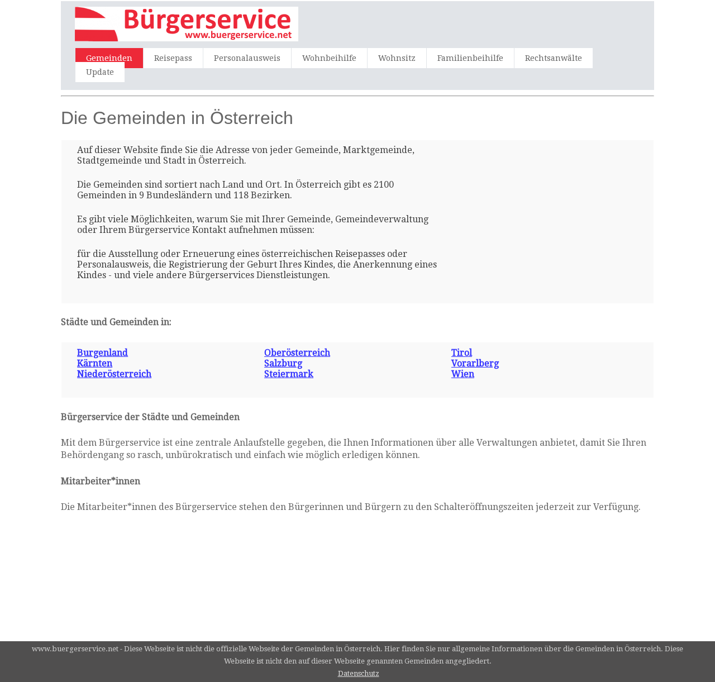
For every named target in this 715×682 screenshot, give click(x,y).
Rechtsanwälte (553, 58)
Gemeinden (109, 58)
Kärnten (94, 363)
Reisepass (173, 58)
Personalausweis (247, 58)
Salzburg (283, 363)
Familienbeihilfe (470, 58)
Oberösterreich (297, 352)
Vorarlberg (475, 363)
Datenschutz (358, 673)
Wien (462, 374)
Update (100, 72)
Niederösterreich (114, 374)
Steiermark (288, 374)
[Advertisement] (526, 214)
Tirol (461, 352)
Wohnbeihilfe (329, 58)
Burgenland (102, 352)
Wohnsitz (397, 58)
